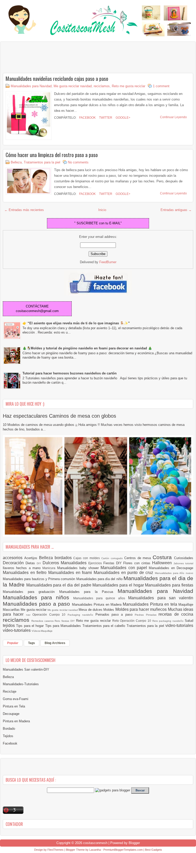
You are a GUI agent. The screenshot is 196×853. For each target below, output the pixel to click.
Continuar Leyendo (173, 117)
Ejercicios (95, 563)
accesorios (13, 558)
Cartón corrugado (112, 558)
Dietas (31, 563)
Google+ (122, 117)
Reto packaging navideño (168, 620)
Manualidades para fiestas (169, 585)
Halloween (163, 563)
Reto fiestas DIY (65, 620)
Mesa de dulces (91, 610)
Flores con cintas (137, 563)
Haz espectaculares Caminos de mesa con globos (59, 416)
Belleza (16, 162)
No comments (78, 162)
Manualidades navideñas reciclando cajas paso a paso (57, 78)
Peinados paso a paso (115, 614)
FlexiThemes (55, 849)
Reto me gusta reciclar (128, 86)
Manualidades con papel (125, 568)
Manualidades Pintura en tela (150, 604)
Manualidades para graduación (31, 592)
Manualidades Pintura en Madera (97, 604)
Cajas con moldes (87, 558)
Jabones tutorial (183, 563)
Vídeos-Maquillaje (42, 630)
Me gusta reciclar (34, 610)
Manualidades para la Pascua (88, 592)
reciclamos (102, 86)
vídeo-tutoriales (17, 630)
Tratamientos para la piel (42, 162)
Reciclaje (9, 691)
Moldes (109, 610)
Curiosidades (183, 558)
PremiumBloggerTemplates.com (123, 849)
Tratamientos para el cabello (104, 626)
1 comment (161, 86)
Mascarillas (12, 610)
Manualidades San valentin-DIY (26, 669)
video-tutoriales (179, 625)
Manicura (49, 568)
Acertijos (31, 558)
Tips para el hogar (30, 626)
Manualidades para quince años (100, 598)
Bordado (9, 728)
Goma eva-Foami (15, 699)
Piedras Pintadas (146, 614)
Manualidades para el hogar (118, 585)
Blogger (134, 843)
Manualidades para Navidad (31, 86)
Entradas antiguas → (176, 210)
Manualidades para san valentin (160, 598)
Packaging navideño (81, 614)
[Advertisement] (43, 57)
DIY (40, 563)
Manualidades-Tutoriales (21, 684)
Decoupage (11, 714)
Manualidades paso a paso (37, 604)
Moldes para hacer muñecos (141, 609)
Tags (31, 643)
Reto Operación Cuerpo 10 (132, 620)
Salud (189, 621)
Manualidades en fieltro (25, 572)
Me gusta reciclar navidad (73, 86)
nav (29, 614)
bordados (64, 558)
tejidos (9, 625)
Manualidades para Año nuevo (174, 573)
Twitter (105, 117)
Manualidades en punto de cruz (124, 572)
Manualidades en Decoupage (171, 568)
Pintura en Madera (16, 721)
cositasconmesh (95, 843)
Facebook (87, 117)
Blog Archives (55, 643)
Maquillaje (185, 604)
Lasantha (95, 849)
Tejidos (8, 736)
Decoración (14, 563)
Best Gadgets (153, 849)
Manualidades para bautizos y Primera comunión (39, 579)
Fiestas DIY (113, 563)
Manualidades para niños (38, 597)
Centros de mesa (138, 558)
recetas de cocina (175, 614)
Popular (12, 643)
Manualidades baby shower (79, 568)
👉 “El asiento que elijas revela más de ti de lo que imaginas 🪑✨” (76, 323)
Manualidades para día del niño (100, 579)
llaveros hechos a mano (22, 568)
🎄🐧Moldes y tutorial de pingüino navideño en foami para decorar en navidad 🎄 (87, 348)
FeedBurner (107, 262)
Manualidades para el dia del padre (59, 585)
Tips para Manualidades (63, 626)
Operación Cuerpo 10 (49, 614)
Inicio (102, 210)
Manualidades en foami (71, 572)
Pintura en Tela (14, 706)
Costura (163, 557)
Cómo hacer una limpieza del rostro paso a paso (52, 155)
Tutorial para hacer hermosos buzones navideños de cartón (69, 373)
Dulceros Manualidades (65, 563)
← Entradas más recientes (24, 210)
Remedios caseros (43, 620)
